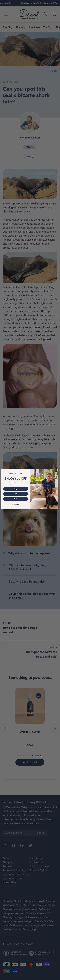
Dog (15, 488)
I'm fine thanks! (16, 504)
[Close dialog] (56, 470)
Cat (16, 494)
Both (15, 499)
